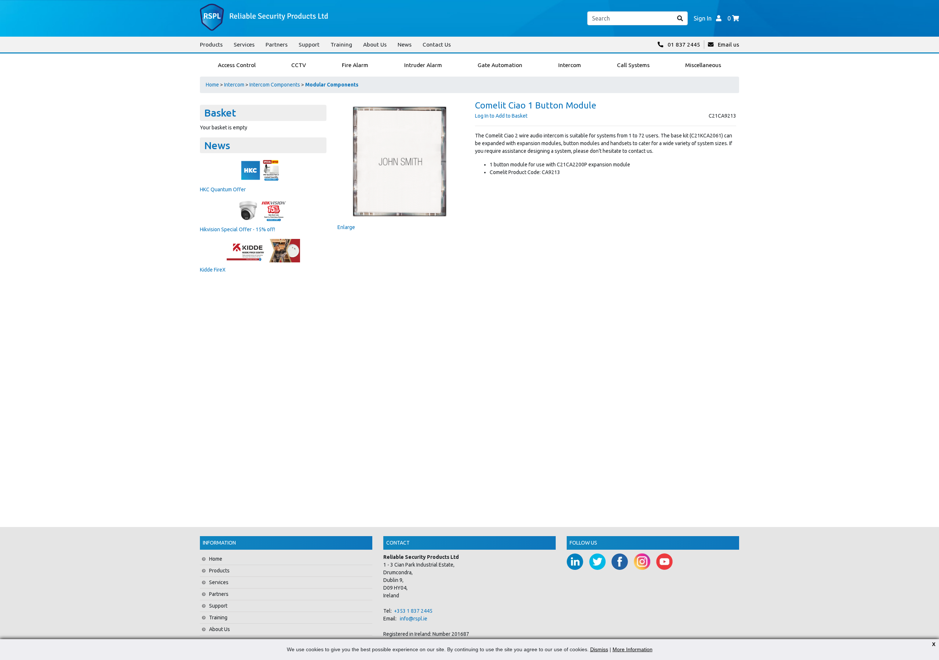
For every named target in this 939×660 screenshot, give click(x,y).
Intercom (234, 85)
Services (244, 44)
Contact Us (437, 44)
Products (211, 44)
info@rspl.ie (413, 619)
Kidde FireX (213, 270)
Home (212, 85)
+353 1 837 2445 (413, 611)
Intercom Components (274, 85)
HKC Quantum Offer (223, 189)
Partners (277, 44)
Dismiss (599, 649)
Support (309, 44)
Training (341, 44)
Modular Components (331, 85)
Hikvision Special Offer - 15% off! (237, 229)
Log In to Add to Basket (501, 116)
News (405, 44)
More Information (633, 649)
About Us (375, 44)
